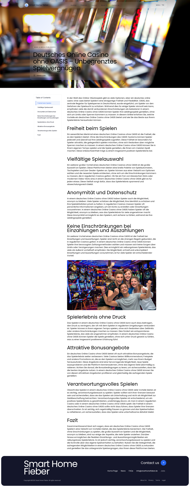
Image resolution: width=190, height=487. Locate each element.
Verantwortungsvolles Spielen (47, 130)
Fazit (39, 135)
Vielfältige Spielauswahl (45, 107)
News (123, 471)
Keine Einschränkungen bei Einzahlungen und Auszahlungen (48, 117)
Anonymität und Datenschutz (47, 111)
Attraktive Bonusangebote (46, 126)
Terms (157, 480)
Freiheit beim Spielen (44, 103)
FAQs (131, 471)
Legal (163, 480)
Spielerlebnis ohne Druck (46, 122)
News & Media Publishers (45, 47)
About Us (143, 480)
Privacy (151, 480)
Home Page (112, 471)
